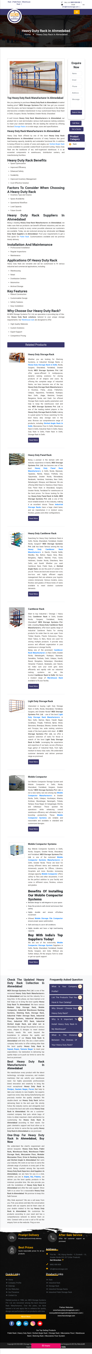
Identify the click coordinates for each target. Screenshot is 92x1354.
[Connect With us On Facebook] (11, 1323)
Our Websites (13, 1289)
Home (27, 34)
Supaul (10, 1049)
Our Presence (13, 1292)
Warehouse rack (28, 320)
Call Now (75, 123)
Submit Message (77, 112)
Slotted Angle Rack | (40, 1333)
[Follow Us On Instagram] (33, 1323)
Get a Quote (76, 129)
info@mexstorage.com (70, 7)
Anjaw (26, 1177)
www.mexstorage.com (66, 1316)
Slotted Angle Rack (57, 144)
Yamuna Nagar (26, 1049)
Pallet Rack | (12, 1333)
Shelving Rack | (39, 1336)
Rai (31, 1177)
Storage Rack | (54, 1333)
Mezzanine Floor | (68, 1333)
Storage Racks (20, 126)
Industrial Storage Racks (58, 1289)
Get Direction (56, 1260)
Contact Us (12, 1295)
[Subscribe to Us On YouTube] (40, 1323)
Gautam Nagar (21, 1089)
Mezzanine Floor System (55, 1336)
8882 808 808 (75, 2)
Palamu (37, 1177)
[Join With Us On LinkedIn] (26, 1323)
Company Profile (14, 1283)
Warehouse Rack (55, 678)
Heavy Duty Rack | (25, 1333)
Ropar (16, 1049)
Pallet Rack (17, 2)
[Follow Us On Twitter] (19, 1323)
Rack (9, 2)
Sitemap (11, 1286)
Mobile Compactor (49, 874)
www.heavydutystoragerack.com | (66, 1310)
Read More (33, 440)
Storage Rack (53, 1286)
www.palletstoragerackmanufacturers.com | (66, 1313)
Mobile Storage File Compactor (49, 918)
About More (25, 1317)
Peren (31, 1089)
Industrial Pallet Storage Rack (60, 1292)
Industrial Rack (54, 1283)
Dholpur (10, 1089)
